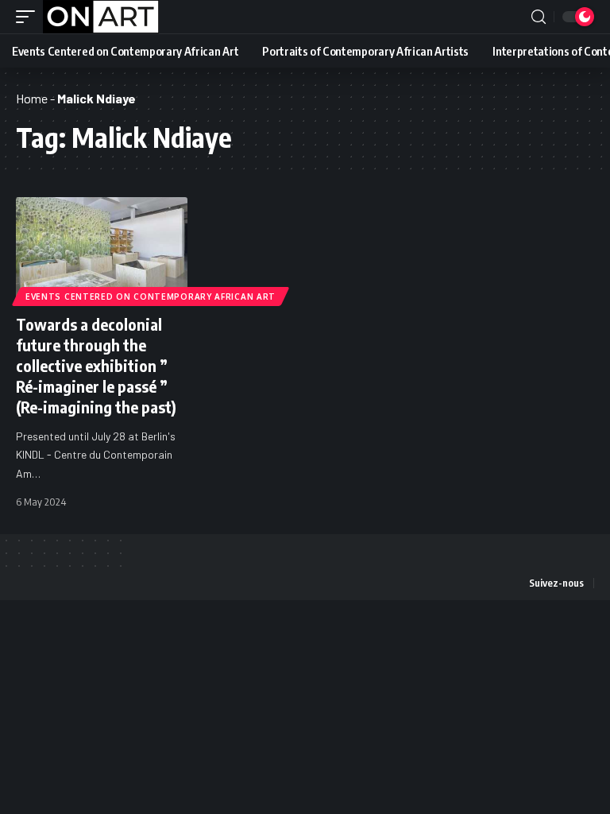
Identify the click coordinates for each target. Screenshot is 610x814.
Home (32, 98)
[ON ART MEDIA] (101, 16)
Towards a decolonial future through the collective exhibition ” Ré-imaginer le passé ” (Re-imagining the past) (96, 365)
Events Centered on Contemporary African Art (150, 296)
